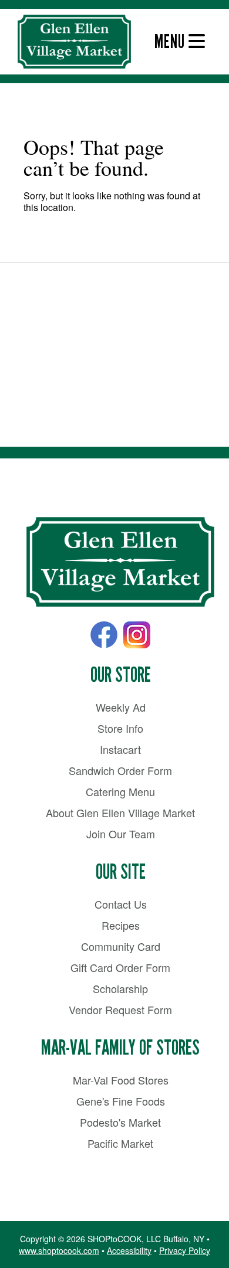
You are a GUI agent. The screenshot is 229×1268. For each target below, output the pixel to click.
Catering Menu (120, 791)
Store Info (120, 728)
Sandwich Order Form (120, 770)
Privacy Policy (184, 1250)
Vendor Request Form (120, 1009)
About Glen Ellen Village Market (120, 812)
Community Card (120, 946)
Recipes (121, 925)
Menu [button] (171, 41)
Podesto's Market (120, 1122)
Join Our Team (120, 833)
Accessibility (129, 1250)
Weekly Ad (121, 707)
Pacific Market (120, 1143)
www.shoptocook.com (59, 1250)
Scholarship (120, 988)
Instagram (136, 634)
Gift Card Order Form (120, 967)
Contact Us (121, 904)
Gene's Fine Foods (120, 1101)
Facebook (103, 634)
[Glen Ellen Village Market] (120, 562)
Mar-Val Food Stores (121, 1079)
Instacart (120, 749)
